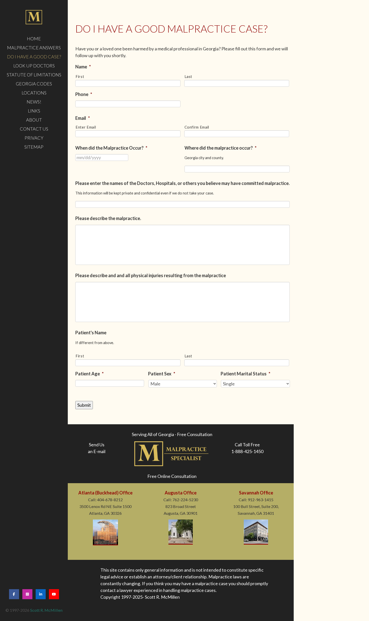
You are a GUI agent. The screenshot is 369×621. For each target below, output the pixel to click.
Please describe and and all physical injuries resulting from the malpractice (150, 275)
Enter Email (86, 127)
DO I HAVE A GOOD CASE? (34, 56)
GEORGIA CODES (34, 83)
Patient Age (89, 373)
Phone (83, 94)
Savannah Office (256, 492)
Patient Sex (161, 373)
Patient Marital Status (245, 373)
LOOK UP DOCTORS (34, 65)
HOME (34, 38)
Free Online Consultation (172, 476)
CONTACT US (34, 129)
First (80, 76)
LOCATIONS (34, 92)
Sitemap (33, 147)
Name (83, 66)
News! (34, 102)
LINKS (34, 111)
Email (82, 118)
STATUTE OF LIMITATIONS (34, 74)
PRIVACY (34, 138)
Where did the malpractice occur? (220, 148)
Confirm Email (196, 127)
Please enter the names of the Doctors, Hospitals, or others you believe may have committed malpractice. (182, 183)
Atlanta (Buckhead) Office (105, 492)
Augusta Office (181, 492)
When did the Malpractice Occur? (111, 148)
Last (188, 76)
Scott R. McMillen (46, 610)
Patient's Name (90, 332)
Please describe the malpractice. (108, 218)
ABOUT (34, 120)
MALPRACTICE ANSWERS (34, 47)
